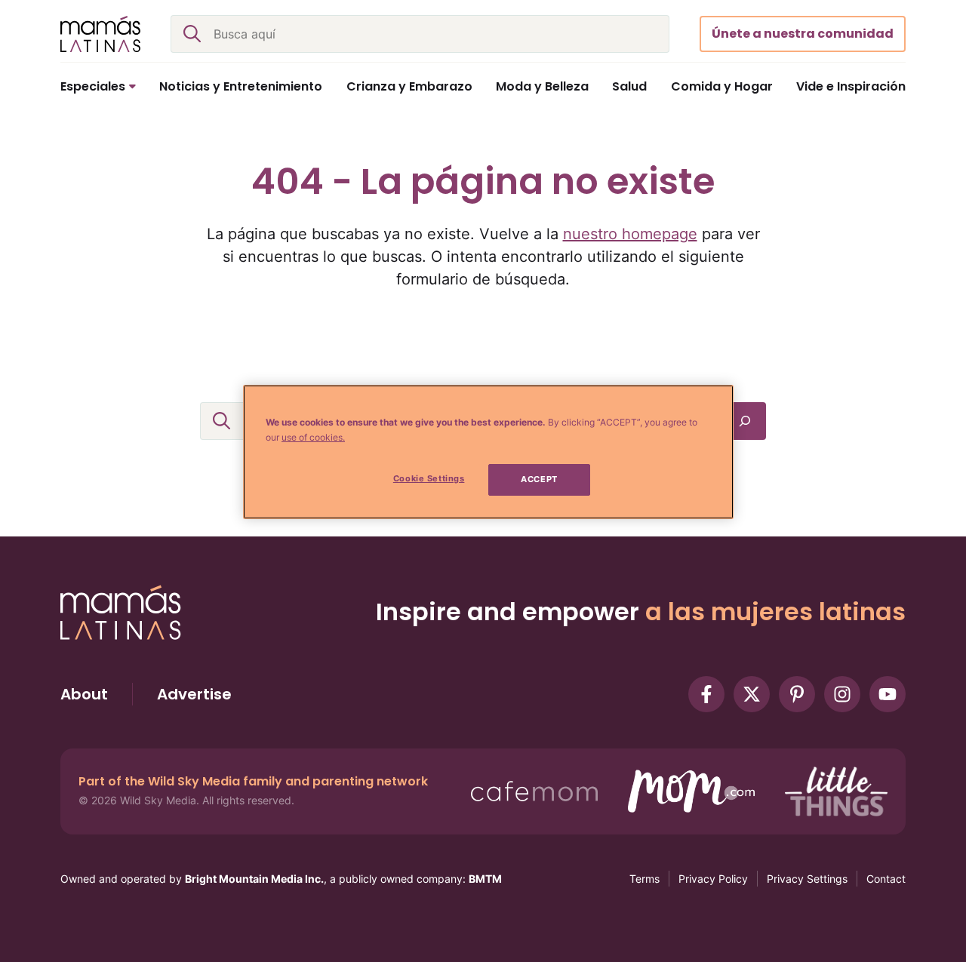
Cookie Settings (429, 478)
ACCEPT (539, 479)
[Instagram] (842, 694)
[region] (488, 452)
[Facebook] (706, 694)
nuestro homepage (630, 234)
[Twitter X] (752, 694)
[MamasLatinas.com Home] (100, 34)
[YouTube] (887, 694)
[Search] (745, 421)
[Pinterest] (797, 694)
